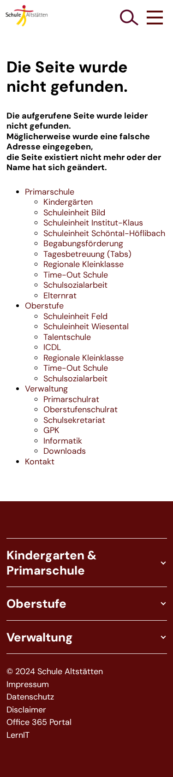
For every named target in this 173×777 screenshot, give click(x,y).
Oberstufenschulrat (80, 409)
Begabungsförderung (83, 243)
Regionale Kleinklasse (83, 264)
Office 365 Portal (39, 722)
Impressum (27, 684)
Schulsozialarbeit (75, 285)
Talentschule (67, 337)
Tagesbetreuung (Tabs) (87, 254)
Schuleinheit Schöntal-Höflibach (104, 233)
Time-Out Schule (75, 274)
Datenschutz (30, 697)
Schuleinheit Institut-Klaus (93, 222)
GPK (51, 430)
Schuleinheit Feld (75, 316)
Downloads (64, 451)
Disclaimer (26, 710)
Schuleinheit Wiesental (86, 326)
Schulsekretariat (74, 420)
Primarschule (49, 191)
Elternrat (60, 295)
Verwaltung (46, 388)
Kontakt (39, 461)
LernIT (18, 735)
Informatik (62, 440)
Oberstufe (44, 305)
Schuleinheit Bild (74, 212)
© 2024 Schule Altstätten (54, 671)
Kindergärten (68, 202)
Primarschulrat (71, 399)
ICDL (52, 347)
